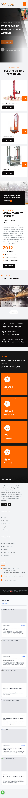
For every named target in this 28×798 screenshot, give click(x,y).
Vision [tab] (13, 220)
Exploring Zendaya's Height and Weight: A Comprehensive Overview (12, 659)
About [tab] (6, 220)
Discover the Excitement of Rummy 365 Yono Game (12, 689)
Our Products (6, 523)
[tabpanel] (14, 246)
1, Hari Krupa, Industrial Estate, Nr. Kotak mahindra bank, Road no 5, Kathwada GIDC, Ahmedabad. (14, 570)
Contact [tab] (5, 222)
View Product (8, 107)
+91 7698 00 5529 (12, 48)
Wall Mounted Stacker (9, 543)
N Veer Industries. (21, 590)
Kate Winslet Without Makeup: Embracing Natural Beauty (13, 719)
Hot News (23, 625)
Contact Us (6, 530)
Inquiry (5, 527)
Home (4, 517)
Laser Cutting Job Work (9, 552)
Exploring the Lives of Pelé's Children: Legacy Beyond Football (12, 748)
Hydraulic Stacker (7, 546)
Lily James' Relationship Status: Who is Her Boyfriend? (12, 628)
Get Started (7, 40)
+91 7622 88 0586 (18, 576)
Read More (7, 200)
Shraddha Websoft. (19, 592)
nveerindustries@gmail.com (10, 580)
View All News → (4, 603)
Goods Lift (5, 549)
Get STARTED (9, 266)
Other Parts (6, 555)
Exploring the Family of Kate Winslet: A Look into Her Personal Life (13, 777)
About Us (5, 520)
